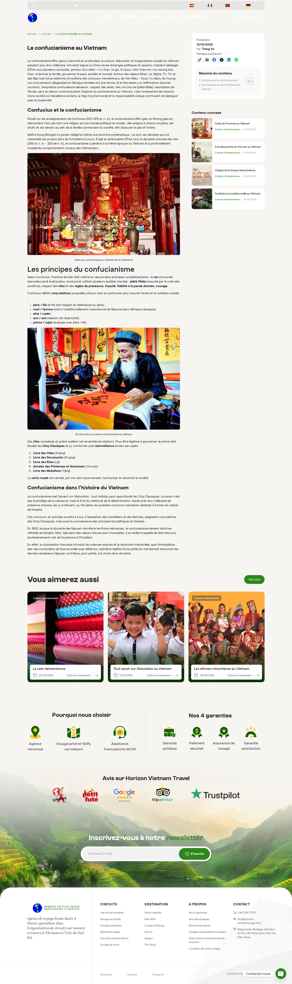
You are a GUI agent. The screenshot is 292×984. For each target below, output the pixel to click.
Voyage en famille (110, 919)
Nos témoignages (199, 919)
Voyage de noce (109, 944)
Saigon (149, 938)
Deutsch (256, 5)
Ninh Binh (150, 919)
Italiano (217, 5)
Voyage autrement (111, 925)
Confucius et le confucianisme (219, 80)
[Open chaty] (281, 973)
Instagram (158, 974)
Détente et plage (110, 931)
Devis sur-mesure (248, 17)
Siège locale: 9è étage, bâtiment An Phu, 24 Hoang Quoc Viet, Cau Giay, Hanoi (256, 933)
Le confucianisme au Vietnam (73, 34)
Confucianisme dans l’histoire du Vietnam (221, 87)
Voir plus (254, 579)
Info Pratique (154, 16)
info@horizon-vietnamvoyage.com (95, 5)
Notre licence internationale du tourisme (207, 940)
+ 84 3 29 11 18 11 (246, 912)
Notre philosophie (199, 925)
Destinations (131, 16)
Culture (175, 16)
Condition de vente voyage (204, 948)
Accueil (32, 34)
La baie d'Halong (154, 925)
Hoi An (148, 931)
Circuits (107, 16)
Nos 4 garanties (198, 912)
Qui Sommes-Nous (198, 16)
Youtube (132, 974)
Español (199, 5)
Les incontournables (112, 912)
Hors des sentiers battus (114, 938)
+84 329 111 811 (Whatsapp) (49, 5)
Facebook (106, 974)
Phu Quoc (150, 944)
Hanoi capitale (153, 912)
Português (236, 5)
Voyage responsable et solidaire (207, 931)
